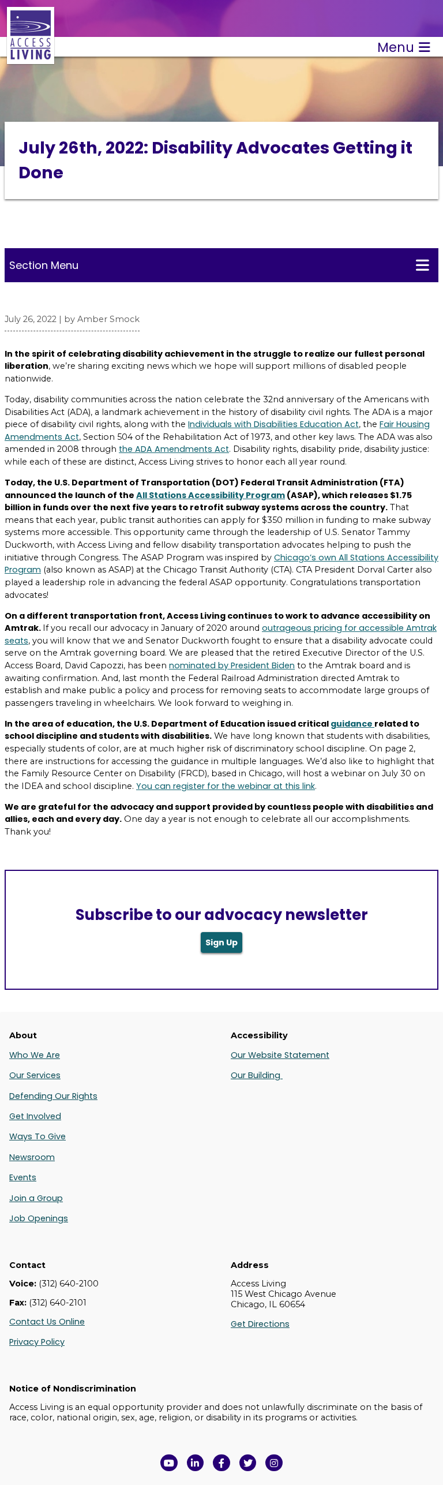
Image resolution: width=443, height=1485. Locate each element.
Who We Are (34, 1055)
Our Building (257, 1075)
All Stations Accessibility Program (210, 495)
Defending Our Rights (53, 1096)
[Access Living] (30, 58)
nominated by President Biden (232, 665)
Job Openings (38, 1218)
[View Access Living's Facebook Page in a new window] (221, 1463)
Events (22, 1177)
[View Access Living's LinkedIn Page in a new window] (195, 1463)
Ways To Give (37, 1136)
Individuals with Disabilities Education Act (273, 424)
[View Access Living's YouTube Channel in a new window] (169, 1463)
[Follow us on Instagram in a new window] (274, 1463)
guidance (352, 724)
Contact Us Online (47, 1321)
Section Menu (43, 265)
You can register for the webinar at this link (225, 786)
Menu (395, 47)
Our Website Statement (280, 1055)
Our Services (35, 1075)
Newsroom (32, 1157)
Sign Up (221, 942)
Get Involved (35, 1116)
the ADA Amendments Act (174, 449)
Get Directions (260, 1324)
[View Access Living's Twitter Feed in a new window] (248, 1463)
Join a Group (36, 1198)
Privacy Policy (37, 1342)
